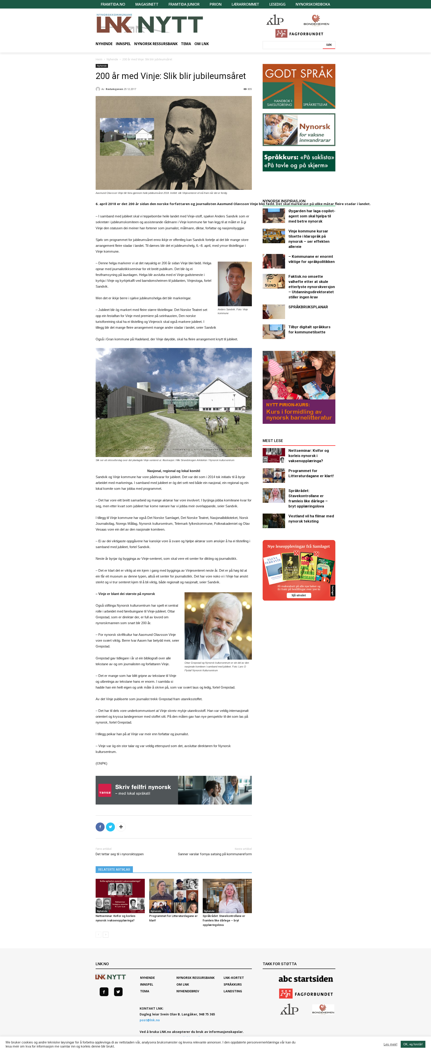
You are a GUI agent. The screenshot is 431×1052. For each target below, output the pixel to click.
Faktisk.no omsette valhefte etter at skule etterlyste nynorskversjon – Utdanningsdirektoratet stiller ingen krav (311, 286)
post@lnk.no (150, 1020)
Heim (99, 59)
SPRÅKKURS (233, 984)
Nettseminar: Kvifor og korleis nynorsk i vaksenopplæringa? (308, 455)
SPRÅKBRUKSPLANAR (308, 307)
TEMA (144, 991)
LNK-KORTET (234, 977)
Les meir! (390, 1044)
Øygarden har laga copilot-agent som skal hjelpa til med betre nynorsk (311, 216)
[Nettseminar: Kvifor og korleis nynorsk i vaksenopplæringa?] (120, 896)
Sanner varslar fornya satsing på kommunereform (215, 854)
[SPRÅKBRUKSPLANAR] (274, 311)
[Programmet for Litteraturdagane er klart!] (173, 896)
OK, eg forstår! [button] (413, 1044)
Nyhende (112, 59)
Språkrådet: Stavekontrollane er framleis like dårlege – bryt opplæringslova (224, 920)
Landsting (233, 991)
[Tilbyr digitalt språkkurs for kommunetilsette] (274, 331)
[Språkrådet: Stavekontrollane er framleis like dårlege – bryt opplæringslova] (227, 896)
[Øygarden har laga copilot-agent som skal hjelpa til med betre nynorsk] (274, 215)
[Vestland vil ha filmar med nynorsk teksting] (274, 521)
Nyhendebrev (187, 991)
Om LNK (182, 984)
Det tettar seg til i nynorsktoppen (120, 854)
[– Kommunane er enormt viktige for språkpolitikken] (274, 261)
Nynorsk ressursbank (195, 977)
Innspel (146, 984)
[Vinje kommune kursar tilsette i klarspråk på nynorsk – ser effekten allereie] (274, 236)
